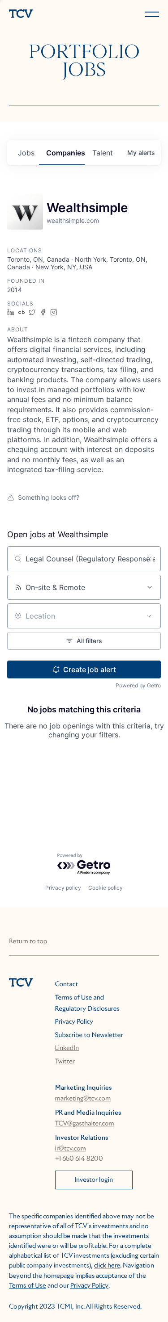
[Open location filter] (149, 616)
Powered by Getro (138, 685)
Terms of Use (27, 1286)
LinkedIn (67, 1048)
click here (107, 1266)
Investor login (93, 1180)
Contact (66, 984)
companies (65, 152)
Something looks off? (48, 497)
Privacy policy (63, 887)
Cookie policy (105, 887)
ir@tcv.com (70, 1149)
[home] (45, 14)
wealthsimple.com (73, 220)
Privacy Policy (74, 1022)
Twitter (65, 1062)
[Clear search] (149, 559)
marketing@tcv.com (83, 1099)
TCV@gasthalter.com (84, 1124)
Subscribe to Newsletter (89, 1035)
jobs (26, 152)
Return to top (28, 941)
